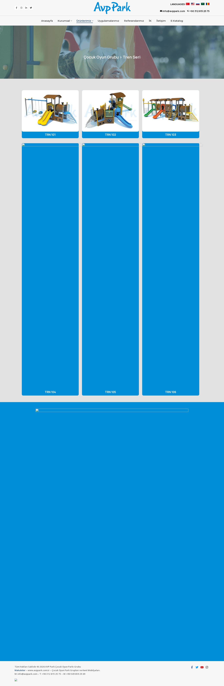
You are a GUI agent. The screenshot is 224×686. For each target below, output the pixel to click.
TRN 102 (110, 135)
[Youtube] (202, 667)
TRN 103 (170, 135)
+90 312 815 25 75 (199, 11)
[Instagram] (21, 8)
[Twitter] (31, 8)
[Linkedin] (26, 8)
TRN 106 (170, 392)
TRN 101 (50, 135)
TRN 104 (50, 392)
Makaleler (20, 670)
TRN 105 (110, 392)
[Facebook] (16, 8)
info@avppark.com (173, 11)
